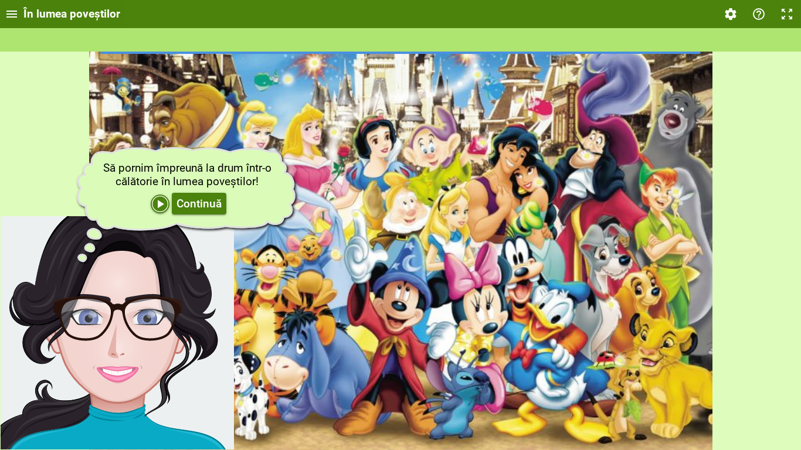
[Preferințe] (731, 14)
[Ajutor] (759, 14)
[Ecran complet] (787, 14)
